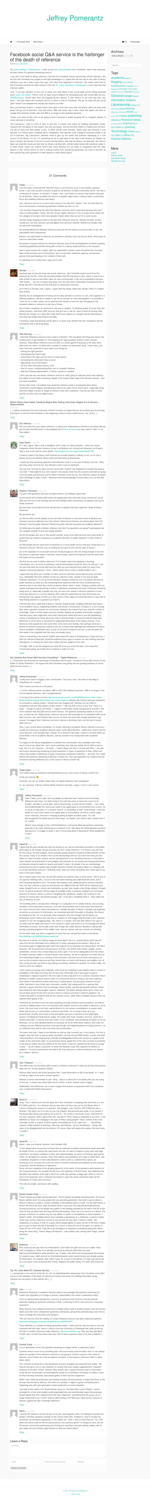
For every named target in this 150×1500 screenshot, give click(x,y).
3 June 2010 (35, 770)
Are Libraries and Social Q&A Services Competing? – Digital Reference (43, 657)
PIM (117, 116)
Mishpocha (122, 112)
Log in (113, 153)
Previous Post (23, 42)
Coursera (123, 89)
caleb (22, 184)
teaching (130, 127)
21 (125, 42)
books (124, 82)
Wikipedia (126, 138)
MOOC (130, 111)
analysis (128, 78)
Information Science (123, 100)
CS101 (130, 89)
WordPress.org (118, 161)
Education (128, 92)
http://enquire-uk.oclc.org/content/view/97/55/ (74, 451)
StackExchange (17, 98)
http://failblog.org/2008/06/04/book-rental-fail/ (38, 936)
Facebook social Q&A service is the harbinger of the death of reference (57, 57)
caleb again (25, 769)
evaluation (136, 92)
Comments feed (118, 158)
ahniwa (22, 270)
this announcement (63, 69)
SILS (135, 123)
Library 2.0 (135, 105)
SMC (123, 127)
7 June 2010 (28, 1289)
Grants (135, 96)
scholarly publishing (116, 123)
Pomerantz (135, 42)
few (22, 95)
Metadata (130, 108)
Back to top (75, 1494)
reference (116, 120)
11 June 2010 (29, 1411)
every (18, 95)
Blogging (116, 81)
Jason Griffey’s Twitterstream (27, 69)
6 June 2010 (54, 1271)
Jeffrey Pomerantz (75, 17)
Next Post (38, 42)
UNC (113, 135)
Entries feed (116, 155)
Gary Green (24, 442)
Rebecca (23, 1244)
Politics (123, 115)
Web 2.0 (119, 135)
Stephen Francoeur (28, 490)
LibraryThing (115, 109)
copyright (129, 86)
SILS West (116, 127)
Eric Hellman (25, 423)
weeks (28, 95)
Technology (119, 131)
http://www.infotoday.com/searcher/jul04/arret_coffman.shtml (45, 1321)
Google (128, 95)
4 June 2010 (43, 1194)
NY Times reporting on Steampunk (71, 85)
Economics (120, 92)
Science (127, 123)
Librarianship (120, 104)
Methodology (114, 112)
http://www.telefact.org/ (70, 1331)
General (117, 96)
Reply (22, 264)
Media (122, 109)
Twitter (131, 131)
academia (117, 78)
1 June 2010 (23, 64)
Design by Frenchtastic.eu (78, 1491)
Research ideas (130, 119)
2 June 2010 (14, 408)
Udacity (138, 132)
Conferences (118, 85)
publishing (134, 115)
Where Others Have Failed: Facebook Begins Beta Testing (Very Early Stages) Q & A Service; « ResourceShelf (54, 403)
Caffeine (130, 82)
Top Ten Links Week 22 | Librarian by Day (29, 1270)
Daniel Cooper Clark (28, 1194)
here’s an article (70, 429)
